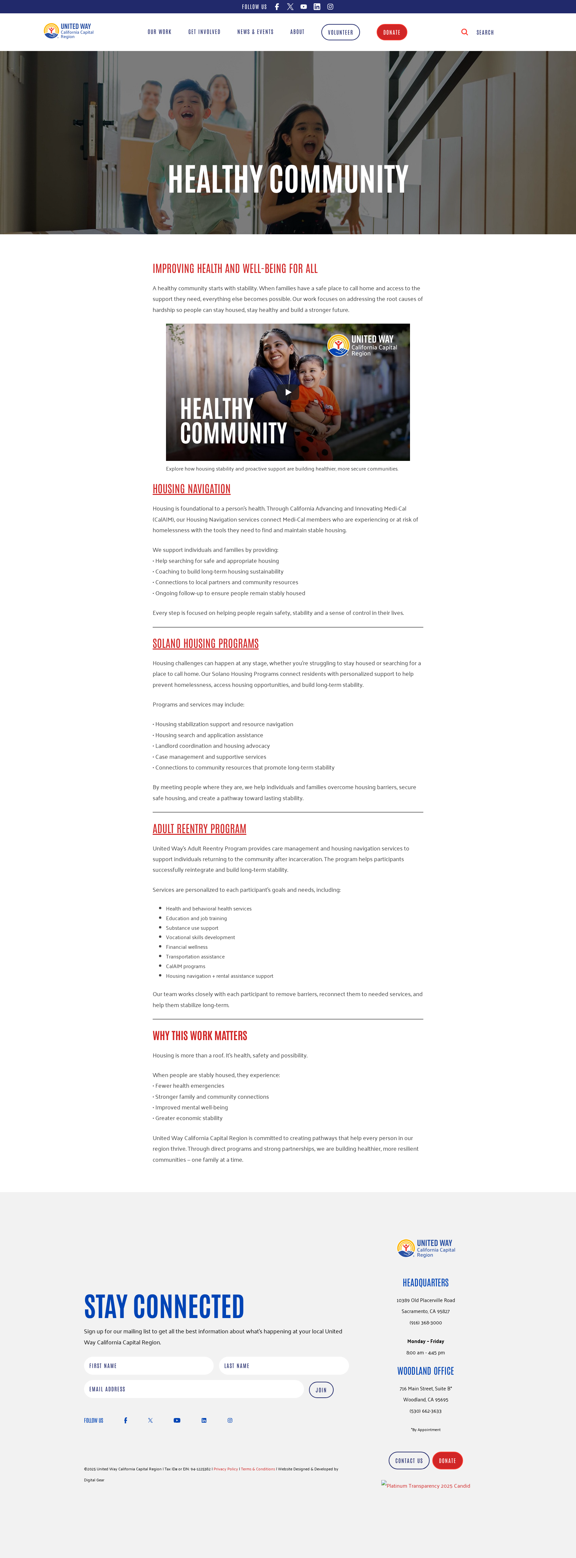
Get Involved (204, 31)
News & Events (255, 31)
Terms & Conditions (258, 1468)
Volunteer (340, 32)
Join (321, 1389)
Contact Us (409, 1460)
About (297, 31)
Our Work (160, 31)
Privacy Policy (226, 1468)
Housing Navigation (192, 488)
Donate (392, 32)
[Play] (288, 392)
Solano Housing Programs (206, 642)
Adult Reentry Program (199, 827)
